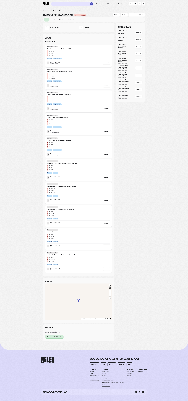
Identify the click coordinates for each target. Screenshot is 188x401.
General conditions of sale (107, 380)
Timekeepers (140, 371)
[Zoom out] (110, 293)
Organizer (71, 19)
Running (103, 384)
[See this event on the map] (81, 27)
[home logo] (47, 360)
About (46, 19)
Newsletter (104, 373)
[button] (78, 302)
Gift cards (104, 375)
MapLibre (83, 318)
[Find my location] (110, 285)
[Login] (139, 3)
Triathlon (53, 10)
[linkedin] (143, 392)
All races (45, 10)
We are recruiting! (93, 376)
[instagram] (140, 392)
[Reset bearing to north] (110, 295)
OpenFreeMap (89, 318)
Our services (129, 373)
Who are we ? (92, 373)
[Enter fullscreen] (110, 288)
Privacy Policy (105, 378)
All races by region (106, 386)
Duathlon (61, 10)
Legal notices (92, 378)
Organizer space (130, 371)
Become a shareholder (94, 375)
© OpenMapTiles (95, 318)
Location (61, 19)
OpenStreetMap (106, 318)
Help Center (129, 376)
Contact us (92, 371)
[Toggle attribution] (110, 319)
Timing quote (129, 375)
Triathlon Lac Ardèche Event (75, 10)
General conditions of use (107, 376)
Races (54, 19)
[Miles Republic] (46, 3)
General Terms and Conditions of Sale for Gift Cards (113, 382)
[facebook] (136, 392)
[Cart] (143, 3)
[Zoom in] (110, 291)
